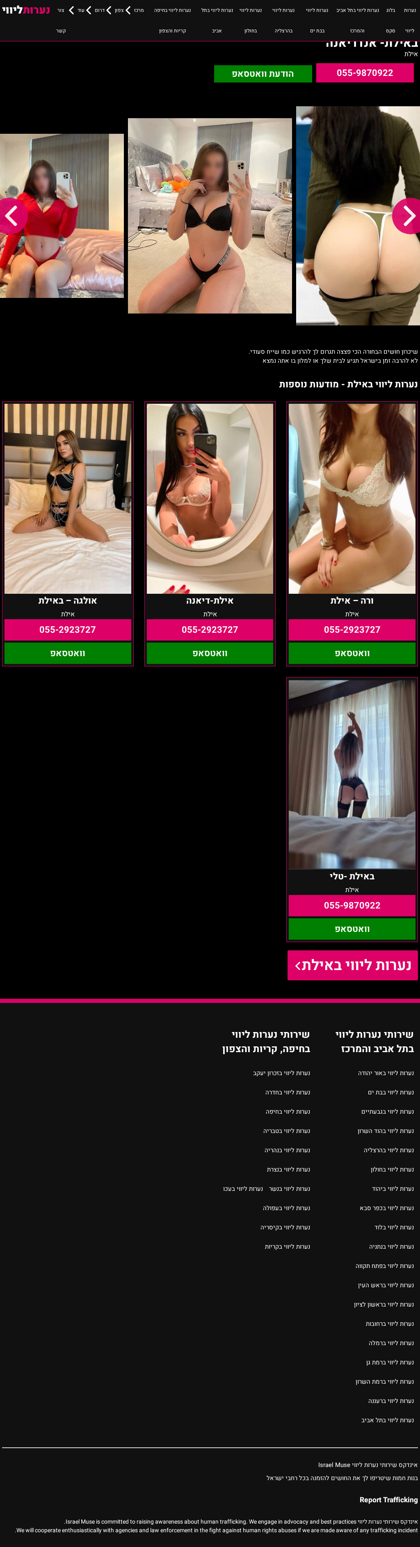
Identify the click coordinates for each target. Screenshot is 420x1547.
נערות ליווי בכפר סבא (387, 1208)
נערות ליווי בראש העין (386, 1285)
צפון (119, 10)
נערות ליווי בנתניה (391, 1246)
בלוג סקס (390, 20)
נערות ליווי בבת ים (317, 20)
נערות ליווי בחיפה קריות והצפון (172, 20)
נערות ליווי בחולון (251, 20)
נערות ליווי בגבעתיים (387, 1111)
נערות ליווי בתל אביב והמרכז (357, 20)
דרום (100, 10)
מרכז (139, 10)
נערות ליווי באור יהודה (386, 1073)
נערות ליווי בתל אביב (217, 20)
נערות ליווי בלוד (394, 1227)
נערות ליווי (410, 20)
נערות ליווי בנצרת (288, 1169)
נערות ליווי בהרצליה (283, 20)
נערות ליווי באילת (357, 965)
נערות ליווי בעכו (243, 1188)
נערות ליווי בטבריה (286, 1130)
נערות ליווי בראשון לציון (384, 1304)
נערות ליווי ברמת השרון (385, 1381)
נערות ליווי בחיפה (288, 1111)
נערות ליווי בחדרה (287, 1092)
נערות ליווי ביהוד (393, 1188)
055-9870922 (365, 73)
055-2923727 (352, 629)
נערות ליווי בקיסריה (285, 1227)
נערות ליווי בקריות (287, 1246)
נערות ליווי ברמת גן (390, 1362)
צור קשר (61, 20)
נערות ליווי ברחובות (390, 1323)
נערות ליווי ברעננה (391, 1400)
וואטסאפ (352, 653)
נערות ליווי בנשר (289, 1188)
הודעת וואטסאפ (263, 73)
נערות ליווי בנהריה (287, 1150)
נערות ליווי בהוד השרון (386, 1130)
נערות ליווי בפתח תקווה (385, 1265)
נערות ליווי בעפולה (286, 1208)
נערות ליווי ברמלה (391, 1343)
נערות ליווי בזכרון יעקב (281, 1073)
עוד (81, 10)
